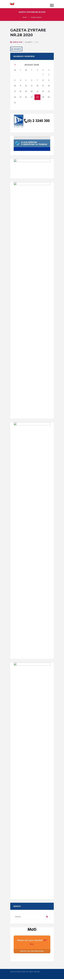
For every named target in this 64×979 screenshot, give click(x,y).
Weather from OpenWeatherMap (32, 951)
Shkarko (17, 49)
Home (25, 17)
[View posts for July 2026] (15, 64)
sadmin (29, 42)
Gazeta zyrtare (36, 17)
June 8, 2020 (18, 42)
